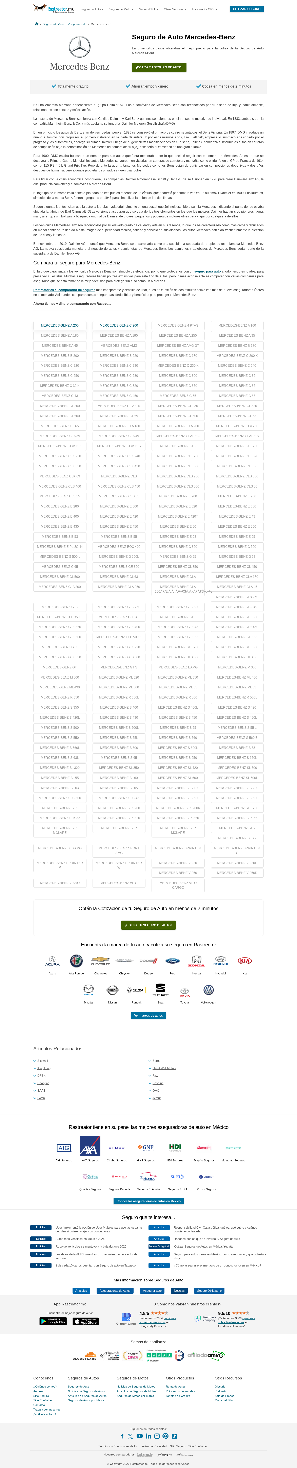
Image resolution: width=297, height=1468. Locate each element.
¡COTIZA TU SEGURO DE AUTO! (159, 67)
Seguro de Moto (119, 9)
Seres (156, 1060)
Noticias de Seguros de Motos (136, 1386)
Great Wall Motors (164, 1068)
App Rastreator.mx (70, 1304)
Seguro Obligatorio (209, 1290)
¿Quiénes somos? (45, 1386)
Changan (43, 1083)
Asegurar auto (152, 1290)
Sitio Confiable (42, 1400)
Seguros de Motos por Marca (135, 1395)
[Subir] (289, 1460)
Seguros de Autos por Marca (86, 1400)
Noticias (179, 1290)
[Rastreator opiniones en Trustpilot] (159, 1356)
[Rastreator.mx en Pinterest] (165, 1436)
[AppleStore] (86, 1321)
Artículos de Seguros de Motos (136, 1391)
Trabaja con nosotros (46, 1409)
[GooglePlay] (53, 1321)
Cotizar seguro (247, 9)
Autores (38, 1391)
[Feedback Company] (205, 1319)
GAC (156, 1090)
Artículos (81, 1290)
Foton (41, 1098)
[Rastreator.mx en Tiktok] (174, 1436)
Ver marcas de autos (148, 1015)
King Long (44, 1068)
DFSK (41, 1075)
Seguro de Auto (90, 9)
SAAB (41, 1090)
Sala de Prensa (224, 1395)
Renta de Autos (175, 1386)
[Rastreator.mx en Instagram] (157, 1436)
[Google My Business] (126, 1319)
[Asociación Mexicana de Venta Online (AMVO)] (206, 1355)
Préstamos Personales (180, 1391)
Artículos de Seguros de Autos (87, 1395)
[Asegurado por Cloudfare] (85, 1356)
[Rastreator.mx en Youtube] (140, 1436)
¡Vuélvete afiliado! (44, 1414)
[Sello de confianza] (109, 1356)
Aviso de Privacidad (154, 1446)
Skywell (42, 1060)
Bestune (158, 1083)
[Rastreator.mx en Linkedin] (148, 1436)
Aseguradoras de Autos (115, 1290)
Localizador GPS (203, 9)
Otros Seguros (173, 9)
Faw (155, 1075)
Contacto (39, 1404)
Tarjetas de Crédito (178, 1395)
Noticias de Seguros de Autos (86, 1391)
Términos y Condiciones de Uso (118, 1446)
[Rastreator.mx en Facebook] (122, 1436)
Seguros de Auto (78, 1386)
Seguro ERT (147, 9)
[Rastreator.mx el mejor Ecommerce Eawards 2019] (132, 1355)
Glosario (220, 1386)
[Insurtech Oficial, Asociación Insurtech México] (180, 1356)
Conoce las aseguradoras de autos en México (149, 1201)
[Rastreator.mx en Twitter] (131, 1436)
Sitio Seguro (41, 1395)
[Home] (37, 24)
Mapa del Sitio (224, 1400)
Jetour (157, 1098)
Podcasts (220, 1391)
